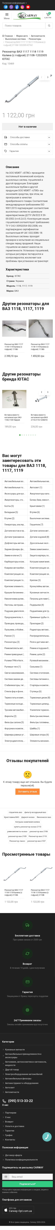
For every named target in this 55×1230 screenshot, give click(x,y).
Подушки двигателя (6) (16, 611)
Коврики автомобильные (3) (16, 568)
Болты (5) (9, 506)
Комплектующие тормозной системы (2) (16, 580)
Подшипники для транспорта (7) (41, 611)
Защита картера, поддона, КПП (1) (41, 555)
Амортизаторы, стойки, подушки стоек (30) (16, 500)
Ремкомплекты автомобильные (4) (16, 648)
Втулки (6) (35, 512)
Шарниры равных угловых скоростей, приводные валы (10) (16, 735)
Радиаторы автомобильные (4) (41, 629)
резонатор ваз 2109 (17, 836)
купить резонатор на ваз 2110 (27, 827)
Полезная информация (13, 3)
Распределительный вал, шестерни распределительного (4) (41, 636)
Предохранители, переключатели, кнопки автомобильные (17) (16, 617)
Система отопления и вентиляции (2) (41, 673)
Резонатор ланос (17, 841)
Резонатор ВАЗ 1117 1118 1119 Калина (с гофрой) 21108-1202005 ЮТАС (14, 892)
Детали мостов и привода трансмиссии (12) (16, 531)
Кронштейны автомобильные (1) (41, 586)
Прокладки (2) (37, 623)
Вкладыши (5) (11, 512)
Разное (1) (10, 636)
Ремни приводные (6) (15, 654)
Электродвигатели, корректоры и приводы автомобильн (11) (16, 741)
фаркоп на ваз (27, 817)
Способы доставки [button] (20, 137)
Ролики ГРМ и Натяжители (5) (16, 660)
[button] (20, 435)
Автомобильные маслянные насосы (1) (41, 481)
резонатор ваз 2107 (36, 841)
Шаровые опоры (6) (39, 735)
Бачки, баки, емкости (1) (41, 500)
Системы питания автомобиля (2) (41, 679)
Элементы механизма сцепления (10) (41, 741)
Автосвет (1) (36, 487)
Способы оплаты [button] (19, 144)
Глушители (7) (36, 524)
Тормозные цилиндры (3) (41, 704)
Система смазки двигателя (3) (16, 679)
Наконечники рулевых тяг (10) (16, 599)
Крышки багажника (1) (15, 592)
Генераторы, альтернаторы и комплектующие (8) (16, 524)
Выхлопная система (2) (41, 518)
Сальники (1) (36, 667)
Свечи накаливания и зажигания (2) (16, 673)
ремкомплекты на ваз (17, 831)
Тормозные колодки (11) (16, 704)
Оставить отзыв (27, 791)
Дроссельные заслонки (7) (41, 543)
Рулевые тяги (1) (13, 667)
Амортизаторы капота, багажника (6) (41, 494)
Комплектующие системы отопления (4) (16, 574)
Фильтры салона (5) (14, 722)
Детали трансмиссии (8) (16, 537)
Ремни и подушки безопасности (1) (41, 648)
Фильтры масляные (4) (41, 716)
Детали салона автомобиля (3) (41, 531)
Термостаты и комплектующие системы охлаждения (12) (16, 697)
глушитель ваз (15, 812)
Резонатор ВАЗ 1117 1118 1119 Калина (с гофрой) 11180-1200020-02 (40, 346)
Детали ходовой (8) (39, 537)
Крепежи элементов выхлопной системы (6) (16, 586)
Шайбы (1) (35, 728)
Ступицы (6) (36, 691)
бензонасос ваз (44, 817)
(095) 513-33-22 (20, 1101)
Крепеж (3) (35, 580)
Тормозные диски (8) (40, 697)
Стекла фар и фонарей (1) (16, 691)
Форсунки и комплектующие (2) (16, 728)
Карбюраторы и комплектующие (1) (16, 561)
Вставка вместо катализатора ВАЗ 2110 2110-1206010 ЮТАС (39, 417)
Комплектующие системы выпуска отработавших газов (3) (41, 568)
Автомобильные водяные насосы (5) (16, 481)
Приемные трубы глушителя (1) (41, 617)
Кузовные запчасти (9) (41, 592)
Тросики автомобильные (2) (16, 710)
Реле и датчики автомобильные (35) (41, 642)
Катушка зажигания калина (27, 822)
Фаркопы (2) (10, 716)
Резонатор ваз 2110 (38, 836)
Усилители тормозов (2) (41, 710)
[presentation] (42, 77)
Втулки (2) (9, 518)
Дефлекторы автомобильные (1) (16, 543)
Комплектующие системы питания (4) (41, 574)
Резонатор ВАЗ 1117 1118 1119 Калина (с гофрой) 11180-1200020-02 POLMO (14, 346)
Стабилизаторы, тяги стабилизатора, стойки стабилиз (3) (16, 685)
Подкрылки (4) (37, 605)
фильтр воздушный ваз (35, 812)
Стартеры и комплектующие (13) (41, 685)
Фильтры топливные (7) (41, 722)
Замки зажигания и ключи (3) (41, 549)
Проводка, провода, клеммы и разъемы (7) (16, 623)
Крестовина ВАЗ (11, 817)
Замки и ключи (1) (13, 555)
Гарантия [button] (14, 151)
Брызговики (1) (37, 506)
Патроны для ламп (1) (40, 599)
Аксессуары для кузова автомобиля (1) (16, 494)
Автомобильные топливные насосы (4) (16, 487)
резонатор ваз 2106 (39, 831)
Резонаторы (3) (12, 642)
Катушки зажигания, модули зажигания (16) (41, 561)
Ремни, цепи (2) (37, 654)
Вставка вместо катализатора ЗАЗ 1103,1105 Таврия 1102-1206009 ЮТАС (13, 417)
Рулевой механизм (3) (40, 660)
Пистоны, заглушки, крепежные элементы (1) (16, 605)
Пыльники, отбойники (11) (16, 629)
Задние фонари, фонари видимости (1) (16, 549)
